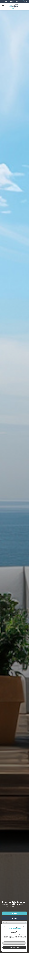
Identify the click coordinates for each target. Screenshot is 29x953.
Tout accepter (14, 947)
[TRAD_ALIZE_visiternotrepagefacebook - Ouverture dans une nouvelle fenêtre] (3, 1)
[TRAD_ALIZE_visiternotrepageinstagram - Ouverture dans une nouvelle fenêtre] (6, 1)
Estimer (14, 918)
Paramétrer (14, 943)
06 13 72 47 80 (14, 1)
